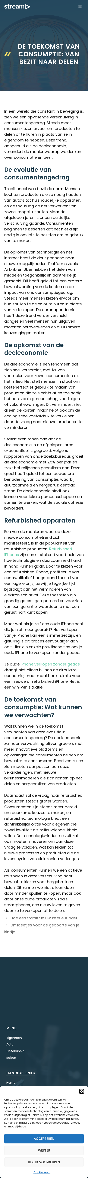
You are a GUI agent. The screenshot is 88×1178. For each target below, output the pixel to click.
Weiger (44, 1150)
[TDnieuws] (17, 7)
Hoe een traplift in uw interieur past (43, 918)
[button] (81, 1091)
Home (10, 1082)
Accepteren (44, 1138)
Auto (9, 1044)
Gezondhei (14, 1051)
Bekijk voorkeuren (44, 1162)
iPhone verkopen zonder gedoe (50, 664)
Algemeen (14, 1038)
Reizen (11, 1058)
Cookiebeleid (42, 1172)
